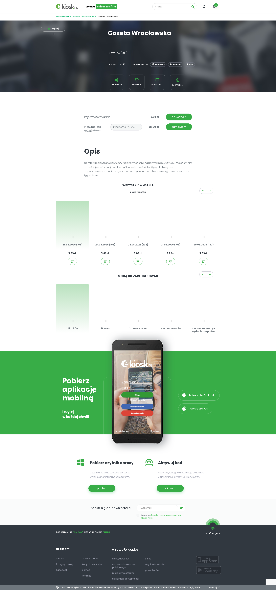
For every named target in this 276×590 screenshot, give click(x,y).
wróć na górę (213, 533)
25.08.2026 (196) (73, 244)
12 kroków (72, 328)
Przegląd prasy (64, 564)
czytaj (55, 28)
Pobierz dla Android (201, 395)
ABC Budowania (171, 328)
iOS (191, 64)
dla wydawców (120, 558)
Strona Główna (63, 16)
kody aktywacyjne (92, 564)
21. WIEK (105, 328)
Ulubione (136, 84)
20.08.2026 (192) (204, 244)
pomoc (86, 570)
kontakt (86, 575)
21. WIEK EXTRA (138, 328)
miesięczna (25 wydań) (126, 127)
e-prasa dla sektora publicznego (123, 566)
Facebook (61, 570)
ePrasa (90, 6)
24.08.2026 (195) (105, 244)
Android (176, 64)
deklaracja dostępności (125, 578)
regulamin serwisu (155, 564)
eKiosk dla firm (106, 6)
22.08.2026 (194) (138, 244)
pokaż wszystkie (138, 192)
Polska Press (158, 84)
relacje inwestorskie (123, 573)
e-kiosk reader (90, 558)
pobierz (102, 488)
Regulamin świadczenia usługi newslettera (161, 516)
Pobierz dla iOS (198, 408)
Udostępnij (116, 84)
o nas (148, 558)
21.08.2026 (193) (170, 244)
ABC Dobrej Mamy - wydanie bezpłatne (203, 330)
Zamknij (213, 587)
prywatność (152, 570)
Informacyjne (89, 16)
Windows (160, 64)
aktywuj (170, 488)
